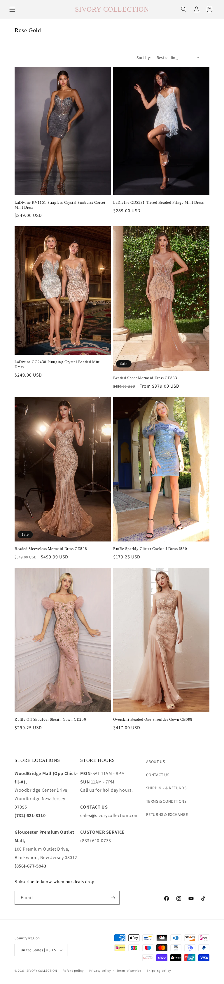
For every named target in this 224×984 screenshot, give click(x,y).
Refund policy (73, 971)
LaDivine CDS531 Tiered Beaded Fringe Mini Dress (158, 202)
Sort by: (143, 57)
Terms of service (129, 971)
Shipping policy (159, 971)
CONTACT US (157, 774)
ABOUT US (155, 761)
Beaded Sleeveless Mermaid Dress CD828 (51, 548)
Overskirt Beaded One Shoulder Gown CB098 (152, 719)
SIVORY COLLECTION (42, 971)
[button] (12, 9)
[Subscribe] (112, 898)
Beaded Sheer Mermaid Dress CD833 (145, 378)
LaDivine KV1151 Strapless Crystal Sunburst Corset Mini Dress (60, 205)
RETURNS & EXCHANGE (167, 814)
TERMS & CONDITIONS (166, 801)
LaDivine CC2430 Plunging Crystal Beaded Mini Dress (58, 364)
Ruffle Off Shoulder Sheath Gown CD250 (50, 719)
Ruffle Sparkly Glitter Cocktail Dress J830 (150, 548)
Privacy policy (100, 971)
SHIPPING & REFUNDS (166, 787)
